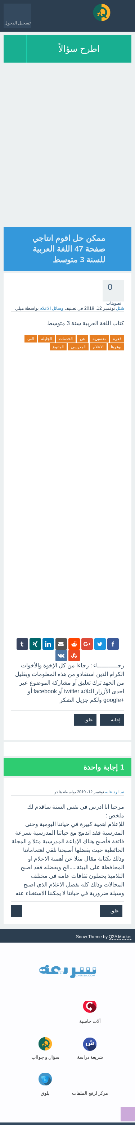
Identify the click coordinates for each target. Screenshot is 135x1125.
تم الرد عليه (114, 792)
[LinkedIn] (48, 644)
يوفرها (116, 347)
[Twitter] (100, 644)
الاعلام (98, 347)
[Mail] (61, 644)
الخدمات (66, 338)
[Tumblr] (22, 644)
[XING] (35, 644)
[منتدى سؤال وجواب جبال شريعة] (102, 12)
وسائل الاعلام (51, 308)
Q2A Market (120, 936)
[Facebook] (113, 644)
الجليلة (46, 338)
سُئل (120, 308)
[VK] (61, 655)
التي (30, 338)
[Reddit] (74, 644)
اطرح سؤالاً (79, 49)
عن (82, 338)
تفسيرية (99, 338)
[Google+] (87, 644)
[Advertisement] (67, 159)
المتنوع (58, 347)
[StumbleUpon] (74, 655)
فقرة (117, 338)
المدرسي (78, 347)
